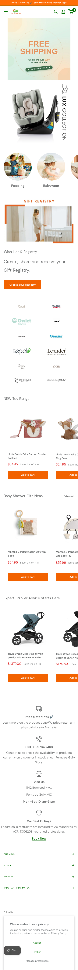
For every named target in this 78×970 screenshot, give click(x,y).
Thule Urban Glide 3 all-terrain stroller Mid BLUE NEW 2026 (25, 655)
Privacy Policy (59, 933)
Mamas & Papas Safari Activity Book (27, 553)
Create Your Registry (22, 284)
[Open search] (56, 12)
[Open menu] (6, 11)
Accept (37, 942)
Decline (37, 952)
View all (69, 496)
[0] (71, 11)
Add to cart (28, 474)
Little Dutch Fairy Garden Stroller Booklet (27, 456)
